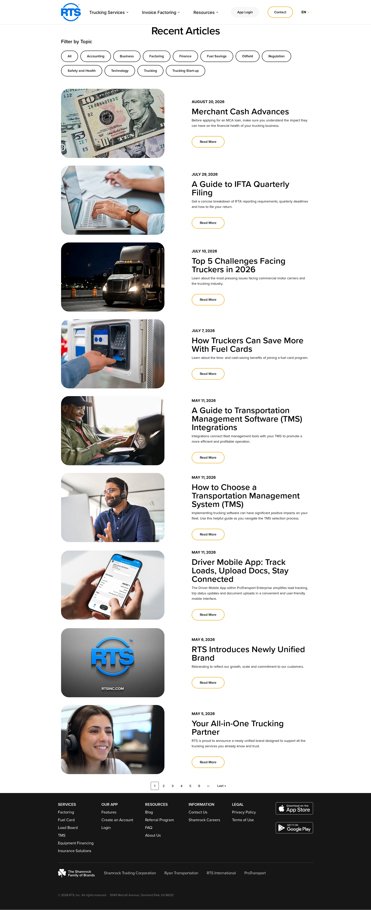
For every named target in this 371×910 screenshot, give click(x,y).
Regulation (276, 56)
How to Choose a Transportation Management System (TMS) (246, 495)
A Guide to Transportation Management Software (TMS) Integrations (247, 419)
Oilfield (247, 56)
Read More (208, 142)
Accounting (95, 56)
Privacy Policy (244, 812)
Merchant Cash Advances (240, 112)
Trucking (150, 71)
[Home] (71, 12)
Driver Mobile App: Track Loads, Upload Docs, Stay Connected (240, 570)
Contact (280, 12)
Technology (119, 71)
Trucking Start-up (185, 71)
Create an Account (117, 820)
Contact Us (198, 812)
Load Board (68, 827)
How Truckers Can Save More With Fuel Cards (248, 345)
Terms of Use (243, 820)
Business (127, 56)
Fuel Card (66, 820)
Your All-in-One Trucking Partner (238, 728)
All (69, 56)
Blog (149, 812)
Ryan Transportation (181, 873)
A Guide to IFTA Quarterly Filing (240, 188)
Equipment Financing (76, 843)
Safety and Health (82, 71)
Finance (185, 56)
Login (106, 827)
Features (108, 812)
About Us (153, 835)
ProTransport (255, 873)
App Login (245, 12)
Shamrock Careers (204, 820)
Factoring (156, 56)
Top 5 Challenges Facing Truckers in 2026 (239, 265)
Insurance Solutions (74, 851)
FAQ (148, 827)
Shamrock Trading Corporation (130, 873)
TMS (62, 835)
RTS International (221, 873)
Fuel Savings (217, 56)
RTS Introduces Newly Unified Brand (248, 653)
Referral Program (159, 820)
